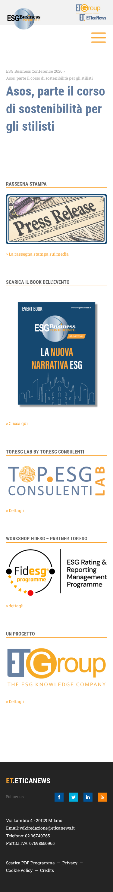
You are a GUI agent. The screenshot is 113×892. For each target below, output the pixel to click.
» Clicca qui (17, 423)
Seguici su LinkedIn (88, 797)
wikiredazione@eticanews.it (47, 828)
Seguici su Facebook (59, 797)
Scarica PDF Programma (30, 863)
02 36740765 (37, 836)
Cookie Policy (19, 870)
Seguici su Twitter (73, 797)
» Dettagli (15, 510)
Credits (47, 870)
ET (89, 17)
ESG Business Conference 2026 (34, 71)
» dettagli (15, 605)
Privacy (69, 863)
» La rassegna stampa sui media (37, 254)
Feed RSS (102, 797)
